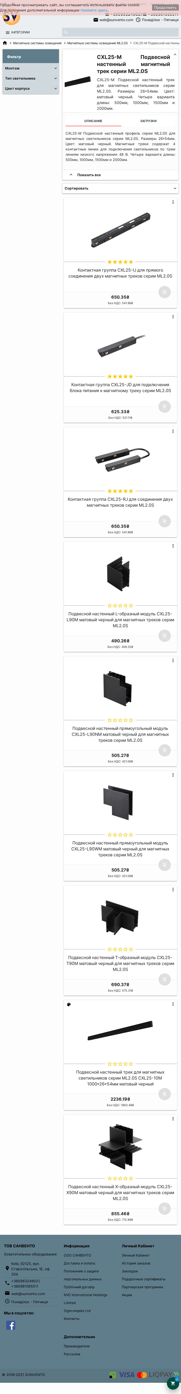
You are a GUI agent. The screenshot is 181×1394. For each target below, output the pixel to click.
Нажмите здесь (94, 10)
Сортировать (76, 188)
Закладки (130, 1271)
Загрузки (148, 121)
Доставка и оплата (79, 1263)
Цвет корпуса (17, 88)
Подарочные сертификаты (144, 1279)
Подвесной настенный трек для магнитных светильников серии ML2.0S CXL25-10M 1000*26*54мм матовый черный (120, 1078)
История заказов (136, 1263)
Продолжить (165, 7)
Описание (93, 121)
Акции (127, 1295)
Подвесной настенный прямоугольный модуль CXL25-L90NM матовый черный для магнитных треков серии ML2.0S (120, 734)
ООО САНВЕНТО (77, 1255)
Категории (20, 32)
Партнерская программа (142, 1287)
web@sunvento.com (113, 19)
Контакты (71, 1319)
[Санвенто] (10, 1325)
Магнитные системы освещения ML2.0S (97, 43)
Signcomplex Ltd (77, 1311)
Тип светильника (20, 78)
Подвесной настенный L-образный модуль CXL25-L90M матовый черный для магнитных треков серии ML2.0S (120, 619)
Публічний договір (79, 1287)
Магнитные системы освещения (37, 43)
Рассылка (72, 1354)
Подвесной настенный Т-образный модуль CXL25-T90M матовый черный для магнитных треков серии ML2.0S (120, 963)
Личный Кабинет (136, 1255)
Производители (77, 1346)
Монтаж (12, 68)
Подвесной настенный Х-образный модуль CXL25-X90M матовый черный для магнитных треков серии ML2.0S (120, 1192)
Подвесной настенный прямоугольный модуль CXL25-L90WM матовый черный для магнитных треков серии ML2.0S (120, 848)
